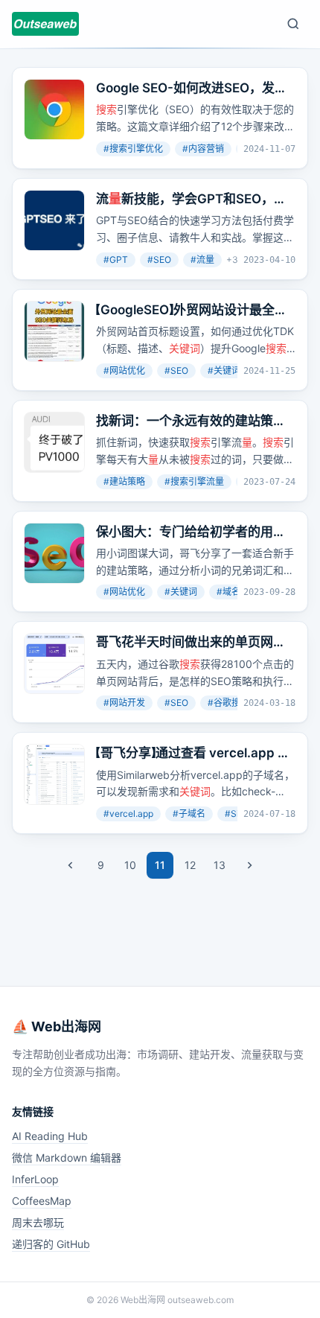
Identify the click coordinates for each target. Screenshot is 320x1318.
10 (130, 865)
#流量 (202, 259)
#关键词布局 (233, 370)
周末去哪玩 (38, 1222)
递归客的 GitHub (51, 1244)
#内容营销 (203, 148)
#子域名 (189, 813)
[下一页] (249, 865)
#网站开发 (124, 702)
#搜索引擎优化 (133, 148)
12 (190, 865)
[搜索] (293, 24)
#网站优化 (124, 370)
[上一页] (70, 865)
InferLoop (35, 1179)
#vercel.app (128, 813)
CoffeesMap (41, 1200)
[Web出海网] (45, 24)
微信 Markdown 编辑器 (66, 1157)
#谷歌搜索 (228, 702)
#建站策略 (124, 481)
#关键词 (180, 591)
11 (160, 865)
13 (219, 865)
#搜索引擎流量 (194, 481)
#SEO (159, 259)
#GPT (115, 259)
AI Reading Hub (50, 1136)
